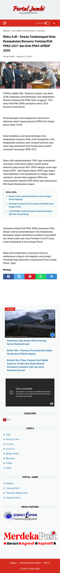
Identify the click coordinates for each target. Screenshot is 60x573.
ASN (8, 434)
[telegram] (51, 276)
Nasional (10, 458)
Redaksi (10, 483)
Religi (8, 468)
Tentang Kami (13, 488)
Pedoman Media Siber (17, 493)
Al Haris (10, 444)
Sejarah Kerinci (13, 497)
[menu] (6, 23)
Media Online (12, 453)
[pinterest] (30, 276)
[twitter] (19, 276)
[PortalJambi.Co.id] (30, 9)
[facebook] (8, 276)
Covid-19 (10, 449)
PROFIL (47, 563)
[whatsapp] (40, 276)
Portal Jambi (33, 569)
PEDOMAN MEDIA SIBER (30, 563)
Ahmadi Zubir (12, 439)
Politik (9, 463)
